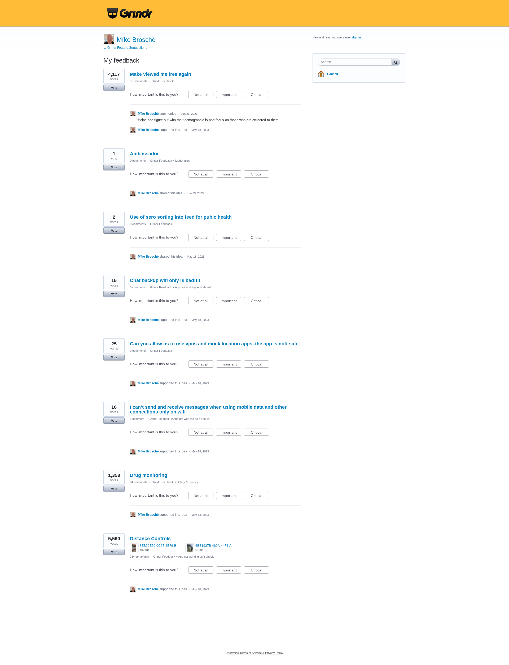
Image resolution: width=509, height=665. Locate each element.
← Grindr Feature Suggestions (125, 48)
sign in (356, 37)
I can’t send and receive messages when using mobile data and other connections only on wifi (208, 409)
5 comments (138, 287)
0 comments (138, 160)
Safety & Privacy (187, 482)
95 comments (138, 81)
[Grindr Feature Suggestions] (129, 13)
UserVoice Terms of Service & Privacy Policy (254, 652)
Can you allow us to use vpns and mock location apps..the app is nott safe (214, 343)
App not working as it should (193, 287)
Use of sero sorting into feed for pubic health (181, 217)
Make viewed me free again (160, 74)
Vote (114, 87)
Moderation (182, 160)
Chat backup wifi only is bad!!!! (165, 280)
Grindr (332, 74)
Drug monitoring (148, 475)
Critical (260, 95)
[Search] (396, 62)
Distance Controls (150, 538)
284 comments (139, 556)
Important (231, 95)
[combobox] (356, 62)
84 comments (138, 482)
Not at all (203, 95)
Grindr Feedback (163, 81)
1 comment (137, 418)
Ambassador (144, 153)
